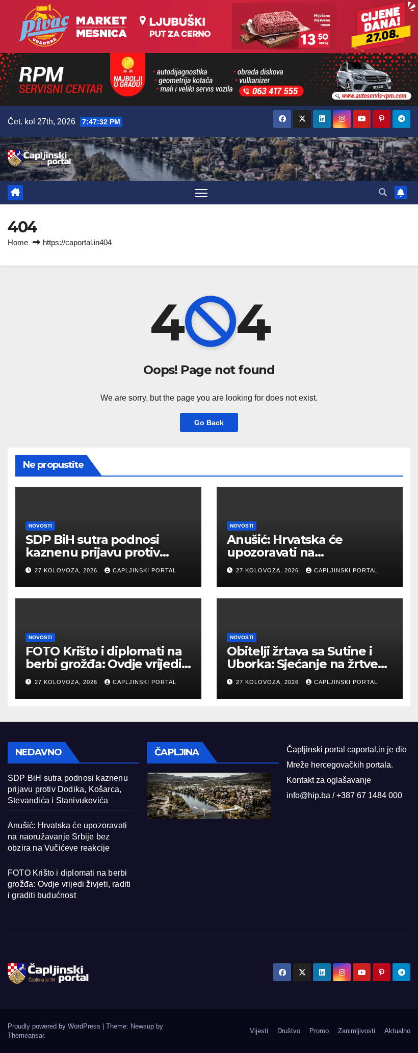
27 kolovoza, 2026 (67, 570)
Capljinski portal (144, 570)
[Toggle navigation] (201, 193)
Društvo (288, 1031)
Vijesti (259, 1031)
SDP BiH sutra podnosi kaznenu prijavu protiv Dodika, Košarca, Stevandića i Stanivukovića (68, 789)
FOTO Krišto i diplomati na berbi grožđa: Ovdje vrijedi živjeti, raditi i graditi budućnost (69, 884)
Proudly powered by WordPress (55, 1026)
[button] (383, 192)
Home (18, 242)
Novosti (40, 526)
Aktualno (397, 1031)
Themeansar (26, 1035)
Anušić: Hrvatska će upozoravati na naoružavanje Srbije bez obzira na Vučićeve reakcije (67, 836)
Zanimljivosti (356, 1031)
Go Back (209, 422)
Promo (319, 1031)
